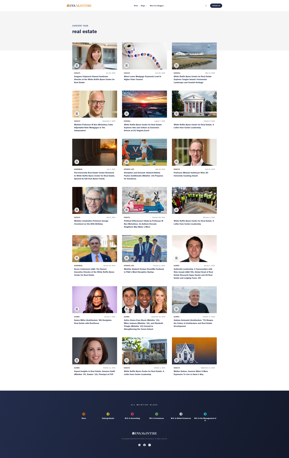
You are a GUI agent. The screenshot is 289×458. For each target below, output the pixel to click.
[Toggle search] (206, 5)
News (84, 418)
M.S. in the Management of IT (205, 419)
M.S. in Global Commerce (181, 418)
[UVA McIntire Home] (144, 434)
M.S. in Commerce (156, 418)
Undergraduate (108, 418)
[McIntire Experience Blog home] (79, 5)
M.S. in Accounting (132, 418)
